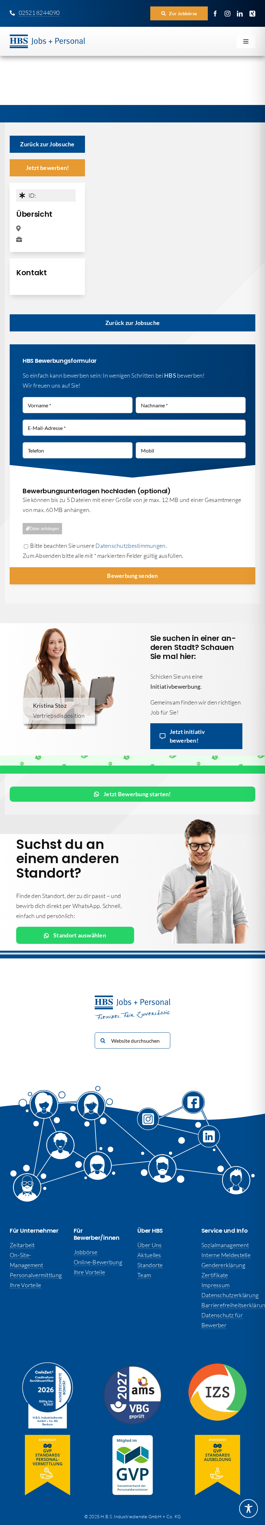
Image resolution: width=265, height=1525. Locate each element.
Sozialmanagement (225, 1244)
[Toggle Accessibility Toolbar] (248, 1509)
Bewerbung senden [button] (132, 575)
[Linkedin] (210, 1140)
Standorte (150, 1265)
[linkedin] (240, 13)
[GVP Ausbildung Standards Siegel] (217, 1437)
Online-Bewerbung (98, 1262)
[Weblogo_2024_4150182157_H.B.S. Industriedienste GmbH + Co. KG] (47, 1365)
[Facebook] (193, 1107)
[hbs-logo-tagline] (47, 37)
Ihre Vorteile (25, 1285)
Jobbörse (86, 1252)
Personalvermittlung (36, 1275)
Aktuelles (149, 1255)
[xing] (252, 13)
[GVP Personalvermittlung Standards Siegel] (47, 1437)
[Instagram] (154, 1125)
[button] (179, 13)
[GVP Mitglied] (132, 1438)
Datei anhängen (44, 528)
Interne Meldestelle (225, 1255)
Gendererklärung (223, 1265)
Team (144, 1275)
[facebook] (215, 13)
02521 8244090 (39, 12)
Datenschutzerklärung (230, 1295)
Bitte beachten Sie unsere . (98, 545)
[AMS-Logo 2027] (132, 1369)
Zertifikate (214, 1275)
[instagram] (227, 13)
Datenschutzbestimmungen (130, 545)
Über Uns (149, 1244)
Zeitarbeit (22, 1244)
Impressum (215, 1285)
